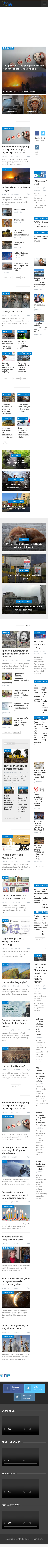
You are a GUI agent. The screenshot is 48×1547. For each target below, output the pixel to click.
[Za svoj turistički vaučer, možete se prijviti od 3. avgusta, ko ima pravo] (8, 356)
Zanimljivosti (8, 48)
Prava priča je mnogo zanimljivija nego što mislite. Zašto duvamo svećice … (16, 1195)
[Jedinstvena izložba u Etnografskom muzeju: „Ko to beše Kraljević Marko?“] (40, 957)
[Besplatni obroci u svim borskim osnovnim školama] (7, 693)
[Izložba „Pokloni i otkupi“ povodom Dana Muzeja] (16, 884)
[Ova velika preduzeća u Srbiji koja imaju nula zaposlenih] (8, 397)
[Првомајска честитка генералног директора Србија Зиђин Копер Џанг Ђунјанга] (7, 676)
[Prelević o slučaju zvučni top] (39, 298)
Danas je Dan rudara (12, 311)
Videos (37, 172)
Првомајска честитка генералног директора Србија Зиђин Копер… (15, 678)
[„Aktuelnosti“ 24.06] (40, 174)
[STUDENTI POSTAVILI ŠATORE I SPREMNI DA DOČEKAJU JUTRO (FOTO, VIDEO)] (39, 841)
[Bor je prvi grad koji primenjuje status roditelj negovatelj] (24, 599)
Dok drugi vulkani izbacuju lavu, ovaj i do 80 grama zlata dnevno (14, 1150)
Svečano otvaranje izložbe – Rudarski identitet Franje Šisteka (16, 1023)
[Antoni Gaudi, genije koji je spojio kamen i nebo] (16, 1343)
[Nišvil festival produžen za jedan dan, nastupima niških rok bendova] (9, 790)
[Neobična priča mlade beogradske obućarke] (16, 1255)
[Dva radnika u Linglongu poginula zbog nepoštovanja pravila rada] (39, 273)
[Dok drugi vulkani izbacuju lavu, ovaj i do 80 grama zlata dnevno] (16, 1168)
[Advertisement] (24, 26)
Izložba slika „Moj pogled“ (14, 982)
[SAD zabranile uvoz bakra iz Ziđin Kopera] (24, 568)
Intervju (38, 885)
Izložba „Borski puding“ (13, 1066)
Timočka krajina (24, 353)
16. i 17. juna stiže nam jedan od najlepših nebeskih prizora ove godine (16, 1281)
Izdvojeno (22, 332)
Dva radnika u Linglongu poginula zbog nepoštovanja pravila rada (40, 282)
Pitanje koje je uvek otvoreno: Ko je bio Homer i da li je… (40, 774)
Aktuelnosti (7, 837)
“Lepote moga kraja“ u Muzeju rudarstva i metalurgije (13, 941)
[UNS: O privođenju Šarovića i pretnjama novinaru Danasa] (39, 790)
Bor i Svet (24, 570)
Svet (4, 1161)
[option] (16, 416)
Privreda (6, 395)
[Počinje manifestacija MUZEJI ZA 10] (16, 843)
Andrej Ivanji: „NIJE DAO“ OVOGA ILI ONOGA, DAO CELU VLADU (39, 825)
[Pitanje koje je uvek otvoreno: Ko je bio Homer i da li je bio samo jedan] (39, 765)
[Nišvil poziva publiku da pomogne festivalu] (7, 233)
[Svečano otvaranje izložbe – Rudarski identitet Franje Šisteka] (16, 1009)
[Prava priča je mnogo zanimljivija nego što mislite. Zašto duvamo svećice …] (16, 1213)
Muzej (5, 877)
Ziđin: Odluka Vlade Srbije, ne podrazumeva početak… (16, 485)
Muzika (8, 751)
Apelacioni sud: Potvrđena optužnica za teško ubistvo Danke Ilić (15, 653)
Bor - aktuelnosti (25, 395)
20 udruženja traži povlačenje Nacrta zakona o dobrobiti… (24, 546)
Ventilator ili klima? (10, 111)
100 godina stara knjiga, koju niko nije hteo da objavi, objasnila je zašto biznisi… (16, 149)
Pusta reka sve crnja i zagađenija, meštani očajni (16, 462)
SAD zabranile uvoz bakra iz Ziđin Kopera (24, 577)
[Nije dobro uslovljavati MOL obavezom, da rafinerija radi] (8, 421)
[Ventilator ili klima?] (13, 104)
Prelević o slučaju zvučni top (39, 305)
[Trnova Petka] (35, 104)
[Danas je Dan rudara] (7, 245)
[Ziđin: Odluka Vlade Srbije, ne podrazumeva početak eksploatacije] (23, 397)
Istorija (6, 293)
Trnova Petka (31, 111)
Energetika (7, 418)
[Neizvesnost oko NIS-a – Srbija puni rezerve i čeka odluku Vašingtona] (23, 421)
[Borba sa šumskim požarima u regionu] (24, 83)
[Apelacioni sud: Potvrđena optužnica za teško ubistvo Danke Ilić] (16, 639)
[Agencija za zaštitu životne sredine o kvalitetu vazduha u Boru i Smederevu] (7, 706)
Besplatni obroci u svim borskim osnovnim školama (21, 693)
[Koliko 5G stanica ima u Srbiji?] (7, 256)
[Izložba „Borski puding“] (16, 1055)
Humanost (7, 332)
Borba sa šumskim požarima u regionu (19, 91)
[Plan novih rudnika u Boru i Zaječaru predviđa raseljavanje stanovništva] (23, 356)
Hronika (6, 633)
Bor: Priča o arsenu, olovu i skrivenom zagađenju (16, 507)
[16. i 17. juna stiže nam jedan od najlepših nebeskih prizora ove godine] (16, 1299)
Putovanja (7, 169)
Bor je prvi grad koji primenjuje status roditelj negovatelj (24, 608)
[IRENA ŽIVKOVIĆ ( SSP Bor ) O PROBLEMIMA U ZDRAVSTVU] (7, 721)
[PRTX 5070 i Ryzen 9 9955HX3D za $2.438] (23, 334)
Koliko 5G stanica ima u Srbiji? (39, 644)
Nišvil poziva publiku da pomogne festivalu (21, 232)
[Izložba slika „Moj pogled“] (16, 971)
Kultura (38, 955)
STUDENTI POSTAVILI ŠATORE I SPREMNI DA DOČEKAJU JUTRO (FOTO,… (39, 852)
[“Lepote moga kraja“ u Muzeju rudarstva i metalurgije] (16, 927)
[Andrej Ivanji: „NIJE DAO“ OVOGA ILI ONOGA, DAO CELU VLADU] (39, 816)
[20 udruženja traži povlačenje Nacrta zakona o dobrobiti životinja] (7, 266)
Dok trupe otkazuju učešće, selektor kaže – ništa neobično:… (41, 1027)
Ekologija (16, 455)
